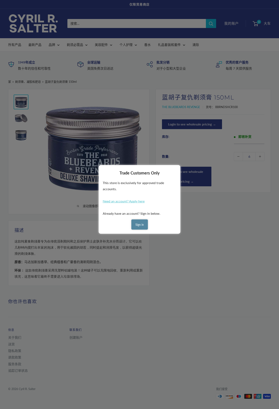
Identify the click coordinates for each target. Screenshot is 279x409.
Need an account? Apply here (124, 201)
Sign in (139, 224)
